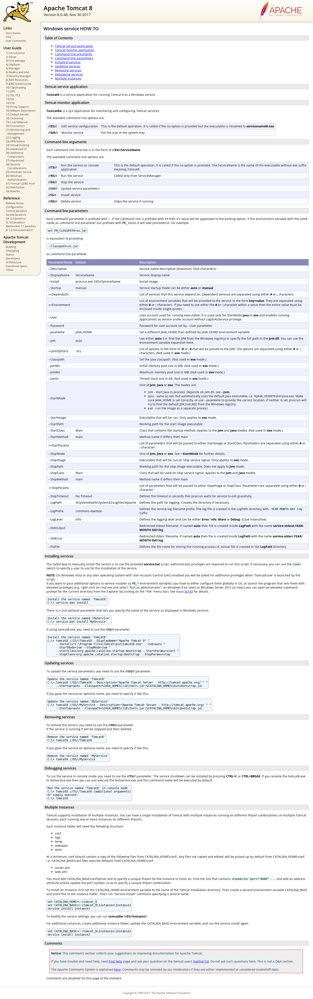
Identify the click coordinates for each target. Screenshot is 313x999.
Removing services (68, 70)
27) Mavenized (15, 160)
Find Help (115, 961)
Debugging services (69, 74)
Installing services (67, 62)
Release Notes (15, 203)
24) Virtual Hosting (17, 145)
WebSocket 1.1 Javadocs (21, 226)
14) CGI (10, 103)
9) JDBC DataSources (18, 84)
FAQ (8, 37)
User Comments (16, 41)
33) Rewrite (13, 191)
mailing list (201, 961)
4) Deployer (13, 64)
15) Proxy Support (17, 107)
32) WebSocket (15, 187)
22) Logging (13, 137)
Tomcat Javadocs (16, 211)
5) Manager (13, 68)
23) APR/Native (15, 141)
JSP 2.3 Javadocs (16, 218)
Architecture (13, 262)
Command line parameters (74, 58)
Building (11, 247)
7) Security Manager (18, 76)
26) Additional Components (15, 155)
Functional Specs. (17, 266)
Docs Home (13, 33)
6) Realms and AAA (17, 72)
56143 (188, 591)
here (117, 969)
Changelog (12, 251)
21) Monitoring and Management (18, 131)
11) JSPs (10, 91)
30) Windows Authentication (16, 178)
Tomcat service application (74, 46)
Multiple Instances (68, 78)
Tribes (9, 270)
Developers (13, 258)
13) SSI (10, 99)
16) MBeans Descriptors (21, 110)
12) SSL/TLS (13, 95)
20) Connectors (15, 126)
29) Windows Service (19, 172)
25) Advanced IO (16, 149)
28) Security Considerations (16, 166)
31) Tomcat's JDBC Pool (20, 183)
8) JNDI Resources (17, 80)
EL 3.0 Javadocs (15, 222)
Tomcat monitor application (74, 50)
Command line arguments (73, 54)
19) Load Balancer (17, 122)
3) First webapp (15, 61)
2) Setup (11, 57)
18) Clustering (14, 118)
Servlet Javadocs (16, 215)
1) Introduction (15, 53)
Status (10, 254)
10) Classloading (16, 87)
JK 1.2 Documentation (19, 230)
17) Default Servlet (17, 114)
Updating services (67, 66)
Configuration (14, 207)
